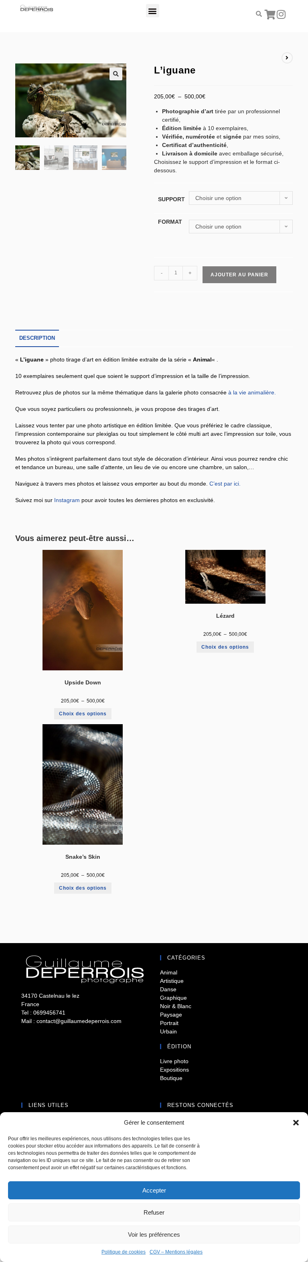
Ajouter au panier (239, 275)
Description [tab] (37, 338)
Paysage (171, 1014)
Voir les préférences (154, 1234)
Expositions (174, 1069)
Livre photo (174, 1061)
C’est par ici (224, 483)
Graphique (173, 997)
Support (171, 199)
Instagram (67, 500)
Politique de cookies (123, 1252)
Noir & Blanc (175, 1006)
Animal (168, 972)
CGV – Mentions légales (176, 1252)
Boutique (171, 1078)
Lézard (225, 616)
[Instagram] (281, 14)
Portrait (169, 1023)
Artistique (172, 981)
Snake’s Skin (82, 857)
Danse (168, 989)
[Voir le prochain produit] (287, 57)
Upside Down (83, 682)
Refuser (154, 1212)
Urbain (168, 1031)
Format (170, 222)
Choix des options (83, 714)
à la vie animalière (251, 392)
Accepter (154, 1190)
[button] (296, 1123)
